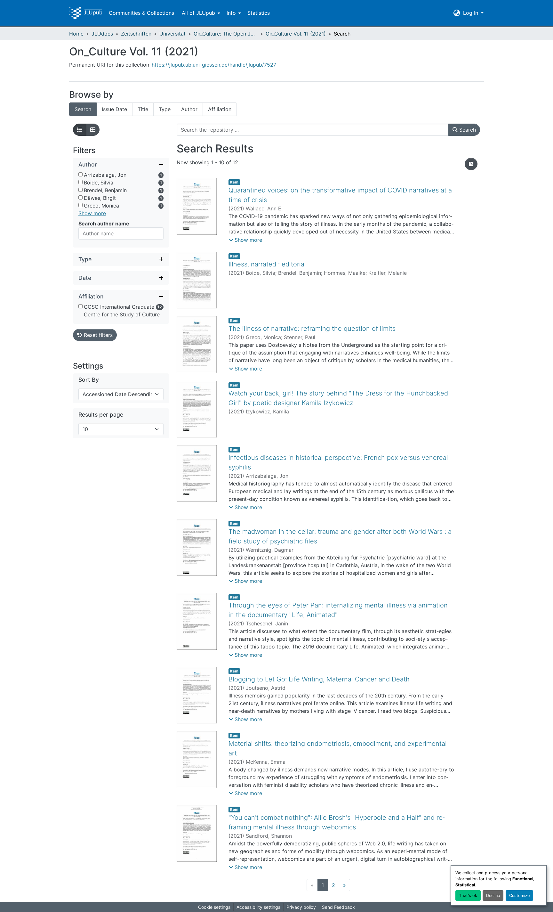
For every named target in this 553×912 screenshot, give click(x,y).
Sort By (88, 379)
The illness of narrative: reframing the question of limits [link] (312, 328)
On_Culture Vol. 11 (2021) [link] (296, 33)
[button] (85, 12)
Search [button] (467, 129)
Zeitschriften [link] (136, 33)
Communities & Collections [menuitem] (141, 13)
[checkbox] (80, 174)
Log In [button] (471, 13)
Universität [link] (172, 33)
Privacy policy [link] (301, 907)
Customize (519, 895)
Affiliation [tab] (219, 109)
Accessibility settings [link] (258, 907)
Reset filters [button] (97, 335)
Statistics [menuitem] (258, 13)
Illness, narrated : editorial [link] (267, 264)
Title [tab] (143, 109)
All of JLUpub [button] (198, 13)
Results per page (100, 414)
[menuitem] (200, 13)
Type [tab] (165, 109)
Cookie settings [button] (214, 907)
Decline (493, 895)
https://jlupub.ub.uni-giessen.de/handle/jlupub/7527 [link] (214, 64)
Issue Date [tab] (114, 109)
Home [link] (76, 33)
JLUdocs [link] (102, 33)
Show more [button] (92, 213)
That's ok (468, 895)
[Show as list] (79, 130)
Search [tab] (83, 109)
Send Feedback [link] (338, 907)
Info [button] (231, 13)
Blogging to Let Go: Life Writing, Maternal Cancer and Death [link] (319, 679)
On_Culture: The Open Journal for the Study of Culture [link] (226, 33)
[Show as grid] (93, 130)
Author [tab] (189, 109)
